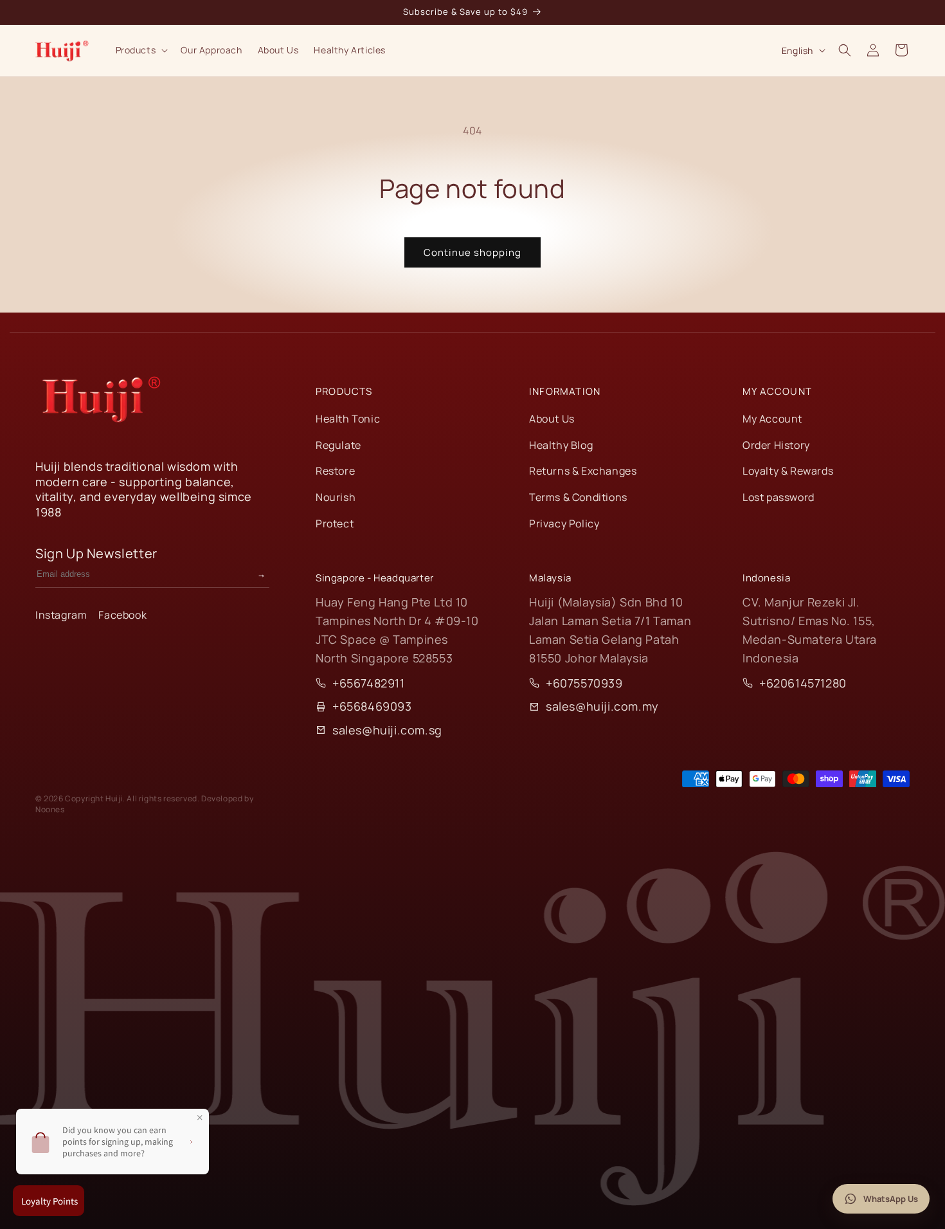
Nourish (336, 497)
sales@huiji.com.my (602, 706)
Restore (335, 471)
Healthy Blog (561, 445)
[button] (141, 50)
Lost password (778, 497)
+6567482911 (368, 683)
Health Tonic (348, 419)
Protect (335, 523)
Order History (776, 445)
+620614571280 (803, 683)
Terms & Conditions (578, 497)
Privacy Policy (564, 523)
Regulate (338, 445)
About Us (552, 419)
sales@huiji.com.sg (387, 730)
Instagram (61, 615)
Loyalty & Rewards (787, 471)
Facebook (122, 615)
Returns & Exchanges (582, 471)
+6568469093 (372, 706)
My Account (772, 419)
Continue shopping (472, 252)
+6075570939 (584, 683)
